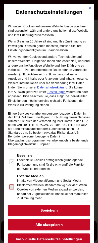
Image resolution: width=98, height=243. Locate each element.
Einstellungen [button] (56, 92)
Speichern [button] (49, 210)
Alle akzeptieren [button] (49, 225)
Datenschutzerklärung (52, 87)
